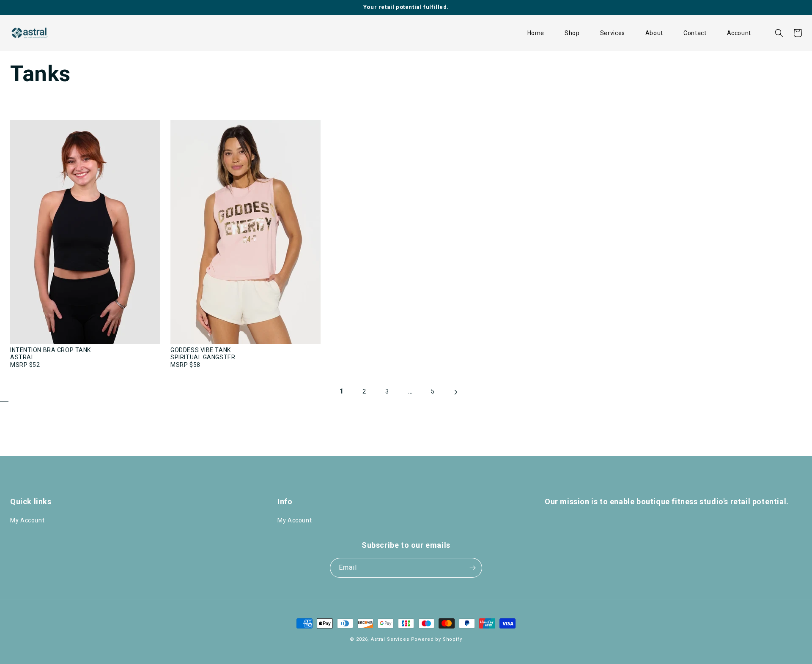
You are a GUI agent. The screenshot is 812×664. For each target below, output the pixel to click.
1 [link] (342, 391)
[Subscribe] (472, 568)
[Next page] (455, 395)
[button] (572, 33)
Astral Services (390, 639)
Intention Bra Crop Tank (50, 350)
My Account (27, 520)
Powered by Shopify (436, 639)
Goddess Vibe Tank (200, 350)
